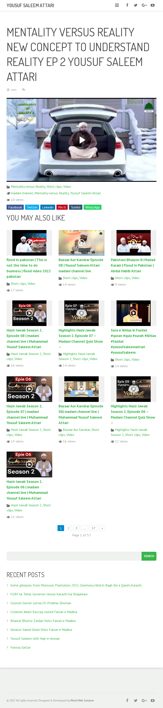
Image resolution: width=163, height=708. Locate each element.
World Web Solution (82, 700)
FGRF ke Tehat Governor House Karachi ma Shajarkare (49, 594)
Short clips (54, 186)
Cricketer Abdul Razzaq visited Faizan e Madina (43, 612)
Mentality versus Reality (28, 186)
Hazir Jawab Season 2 (26, 354)
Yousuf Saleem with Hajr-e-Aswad (34, 638)
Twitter (32, 207)
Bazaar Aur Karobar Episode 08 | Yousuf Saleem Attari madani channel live (81, 265)
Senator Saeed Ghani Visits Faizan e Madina (41, 629)
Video (67, 186)
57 (94, 528)
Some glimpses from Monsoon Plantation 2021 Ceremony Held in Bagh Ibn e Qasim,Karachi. (76, 585)
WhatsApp (92, 207)
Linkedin (47, 207)
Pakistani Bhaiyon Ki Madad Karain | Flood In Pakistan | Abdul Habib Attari (133, 265)
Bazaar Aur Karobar (76, 429)
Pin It (62, 207)
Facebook (15, 207)
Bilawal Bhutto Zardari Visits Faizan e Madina (43, 621)
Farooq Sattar (20, 647)
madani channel (22, 193)
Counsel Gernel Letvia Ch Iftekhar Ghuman (40, 603)
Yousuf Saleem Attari (85, 193)
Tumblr (76, 207)
